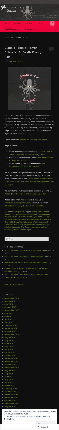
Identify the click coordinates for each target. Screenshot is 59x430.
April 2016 (8, 349)
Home (7, 23)
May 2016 (8, 346)
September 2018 (11, 298)
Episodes (17, 23)
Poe (15, 224)
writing (15, 229)
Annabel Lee (9, 214)
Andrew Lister (43, 211)
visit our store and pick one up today (29, 193)
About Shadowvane (12, 29)
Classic (18, 214)
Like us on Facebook (14, 285)
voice (33, 227)
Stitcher (7, 227)
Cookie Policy (9, 419)
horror (46, 219)
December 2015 (11, 358)
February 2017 (10, 325)
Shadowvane (29, 224)
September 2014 (11, 403)
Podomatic (8, 224)
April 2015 (8, 382)
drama (29, 216)
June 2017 (8, 316)
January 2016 (10, 355)
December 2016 (11, 328)
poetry (20, 224)
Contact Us (29, 29)
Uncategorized (18, 211)
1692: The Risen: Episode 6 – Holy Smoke (22, 250)
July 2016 (8, 340)
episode (30, 219)
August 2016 (9, 337)
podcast (44, 222)
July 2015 (8, 373)
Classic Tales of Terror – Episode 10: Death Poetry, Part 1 (23, 52)
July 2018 (8, 304)
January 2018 (10, 307)
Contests (39, 23)
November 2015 (11, 361)
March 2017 (9, 322)
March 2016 (9, 352)
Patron (7, 193)
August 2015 (9, 370)
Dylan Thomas (39, 216)
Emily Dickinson (19, 219)
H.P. (41, 219)
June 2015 (8, 376)
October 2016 (10, 331)
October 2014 (10, 400)
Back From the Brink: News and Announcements (25, 262)
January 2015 (10, 391)
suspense (16, 227)
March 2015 (9, 385)
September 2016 (11, 334)
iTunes (21, 222)
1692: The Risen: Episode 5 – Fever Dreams (23, 256)
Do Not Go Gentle (19, 216)
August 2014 (9, 406)
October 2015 (10, 364)
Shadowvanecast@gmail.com (17, 202)
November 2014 (11, 397)
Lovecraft (29, 222)
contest (25, 214)
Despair (7, 216)
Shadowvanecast (43, 224)
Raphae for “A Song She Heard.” (33, 139)
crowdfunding (44, 214)
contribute (34, 214)
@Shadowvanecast (12, 205)
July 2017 (8, 313)
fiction (36, 219)
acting (34, 211)
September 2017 (11, 310)
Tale (22, 227)
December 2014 (11, 394)
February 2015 (10, 388)
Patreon (28, 23)
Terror (27, 227)
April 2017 (8, 319)
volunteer (8, 229)
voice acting (41, 227)
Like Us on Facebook (33, 205)
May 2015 (8, 379)
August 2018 (9, 301)
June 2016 (8, 343)
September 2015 (11, 367)
